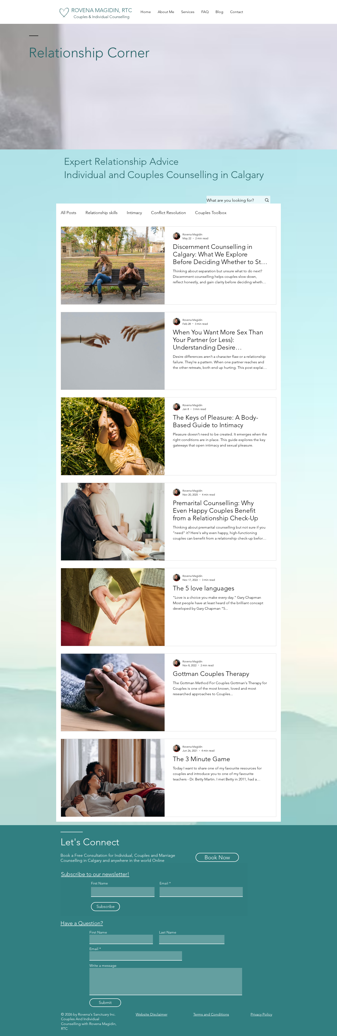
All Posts (68, 212)
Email (164, 883)
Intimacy (134, 212)
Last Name (167, 932)
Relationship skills (102, 212)
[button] (188, 12)
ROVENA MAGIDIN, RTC (101, 10)
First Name (99, 883)
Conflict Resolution (168, 212)
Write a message (102, 965)
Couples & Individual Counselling (101, 16)
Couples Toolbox (211, 212)
